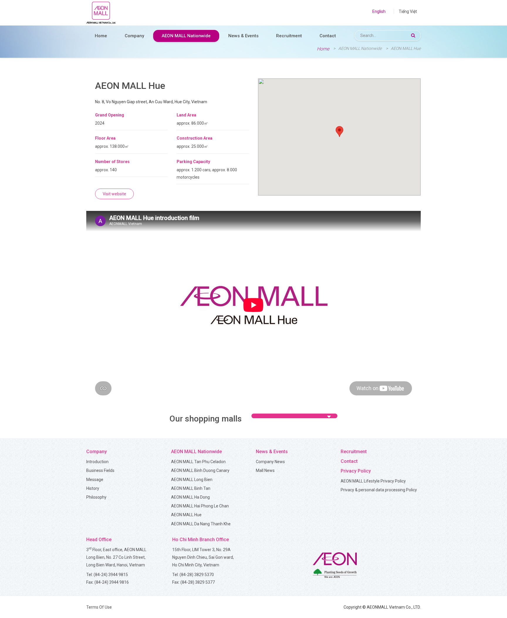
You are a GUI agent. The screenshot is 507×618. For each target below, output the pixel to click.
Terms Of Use (99, 607)
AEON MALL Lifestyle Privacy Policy (373, 481)
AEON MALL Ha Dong (190, 497)
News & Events (243, 35)
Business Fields (100, 470)
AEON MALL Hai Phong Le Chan (200, 506)
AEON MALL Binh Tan (190, 488)
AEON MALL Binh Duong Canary (200, 470)
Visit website (114, 194)
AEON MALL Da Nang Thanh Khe (201, 524)
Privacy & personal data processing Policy (379, 489)
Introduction (97, 461)
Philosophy (96, 497)
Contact (328, 35)
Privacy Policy (356, 471)
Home (101, 35)
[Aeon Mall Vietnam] (101, 12)
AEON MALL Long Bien (191, 479)
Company (134, 35)
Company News (270, 461)
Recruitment (289, 35)
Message (94, 479)
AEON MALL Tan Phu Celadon (198, 461)
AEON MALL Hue (186, 514)
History (92, 488)
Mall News (265, 470)
